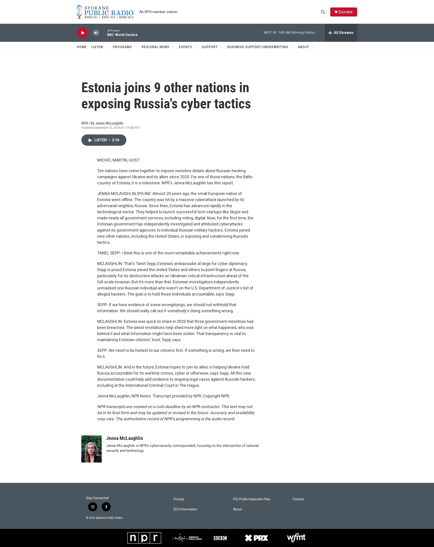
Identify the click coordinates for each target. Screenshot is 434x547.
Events (185, 47)
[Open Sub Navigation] (106, 47)
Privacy (179, 499)
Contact (298, 499)
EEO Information (185, 509)
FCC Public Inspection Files (251, 499)
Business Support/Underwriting (257, 47)
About (303, 47)
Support (210, 47)
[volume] (96, 33)
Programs (122, 47)
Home (82, 47)
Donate (346, 11)
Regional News (155, 47)
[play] (82, 32)
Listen (97, 47)
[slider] (103, 32)
